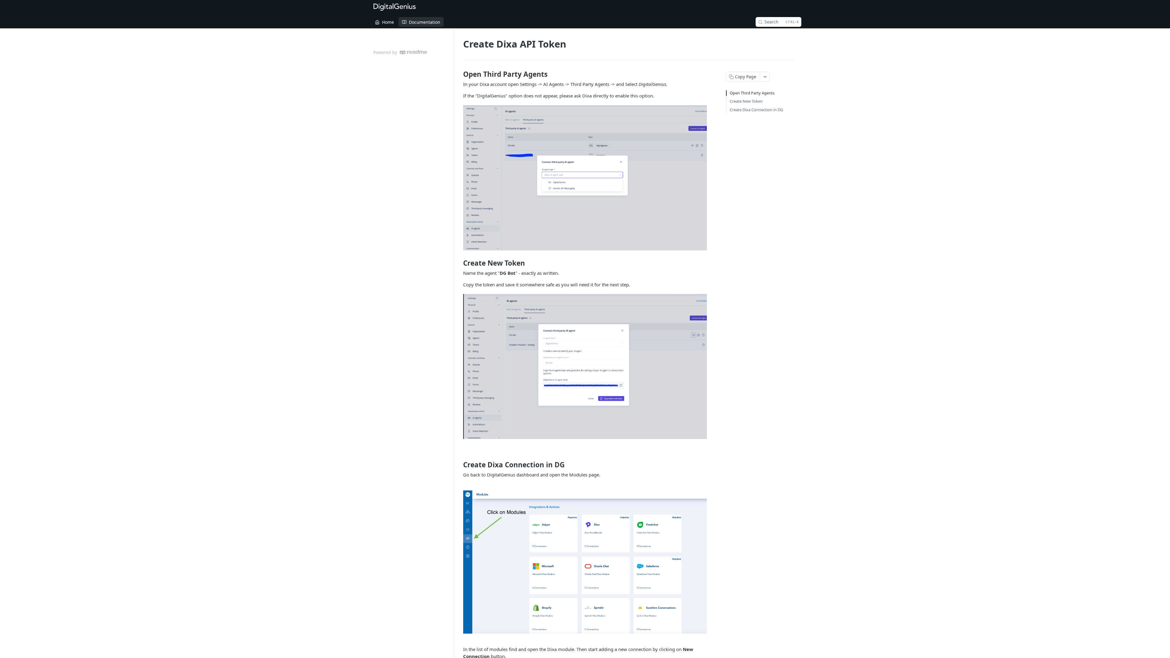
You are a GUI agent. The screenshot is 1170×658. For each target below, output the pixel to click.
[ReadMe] (413, 52)
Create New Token (746, 101)
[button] (585, 177)
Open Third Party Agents (752, 93)
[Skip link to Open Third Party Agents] (459, 74)
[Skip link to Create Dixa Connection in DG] (459, 465)
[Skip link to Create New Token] (459, 263)
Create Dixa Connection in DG (756, 109)
